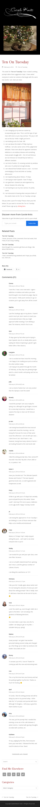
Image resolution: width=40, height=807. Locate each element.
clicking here (21, 206)
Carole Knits (14, 804)
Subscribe (32, 223)
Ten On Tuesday (8, 236)
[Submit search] (36, 762)
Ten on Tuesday (22, 67)
